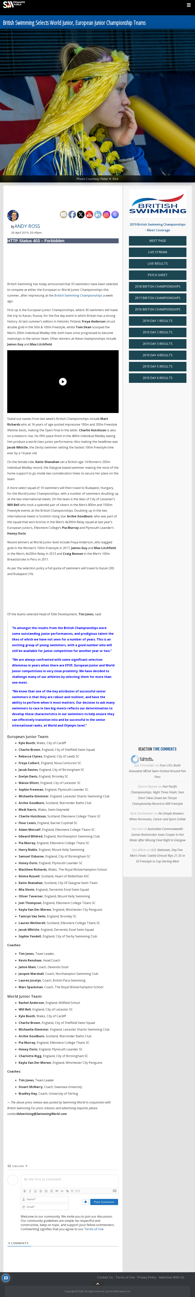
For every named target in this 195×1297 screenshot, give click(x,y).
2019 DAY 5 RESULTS (158, 366)
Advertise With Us (171, 1277)
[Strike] (40, 1191)
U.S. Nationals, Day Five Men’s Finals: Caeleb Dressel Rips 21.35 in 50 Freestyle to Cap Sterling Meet (157, 855)
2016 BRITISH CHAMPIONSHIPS (157, 309)
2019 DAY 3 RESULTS (158, 344)
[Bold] (24, 1191)
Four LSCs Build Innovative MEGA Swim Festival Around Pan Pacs (157, 771)
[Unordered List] (51, 1191)
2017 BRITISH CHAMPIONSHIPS (157, 298)
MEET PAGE (157, 241)
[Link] (67, 1191)
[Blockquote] (56, 1191)
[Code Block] (62, 1191)
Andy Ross (27, 226)
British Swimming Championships (78, 295)
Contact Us (105, 1277)
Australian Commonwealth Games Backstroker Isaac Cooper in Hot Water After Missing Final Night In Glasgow (157, 834)
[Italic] (30, 1191)
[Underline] (35, 1191)
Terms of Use (94, 1229)
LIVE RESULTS (158, 263)
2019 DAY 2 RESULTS (158, 332)
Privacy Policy (146, 1277)
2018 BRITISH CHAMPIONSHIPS (157, 286)
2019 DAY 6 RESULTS (158, 378)
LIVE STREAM (157, 252)
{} (72, 1190)
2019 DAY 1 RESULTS (158, 321)
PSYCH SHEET (158, 275)
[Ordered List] (46, 1191)
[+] (78, 1190)
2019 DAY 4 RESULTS (158, 355)
